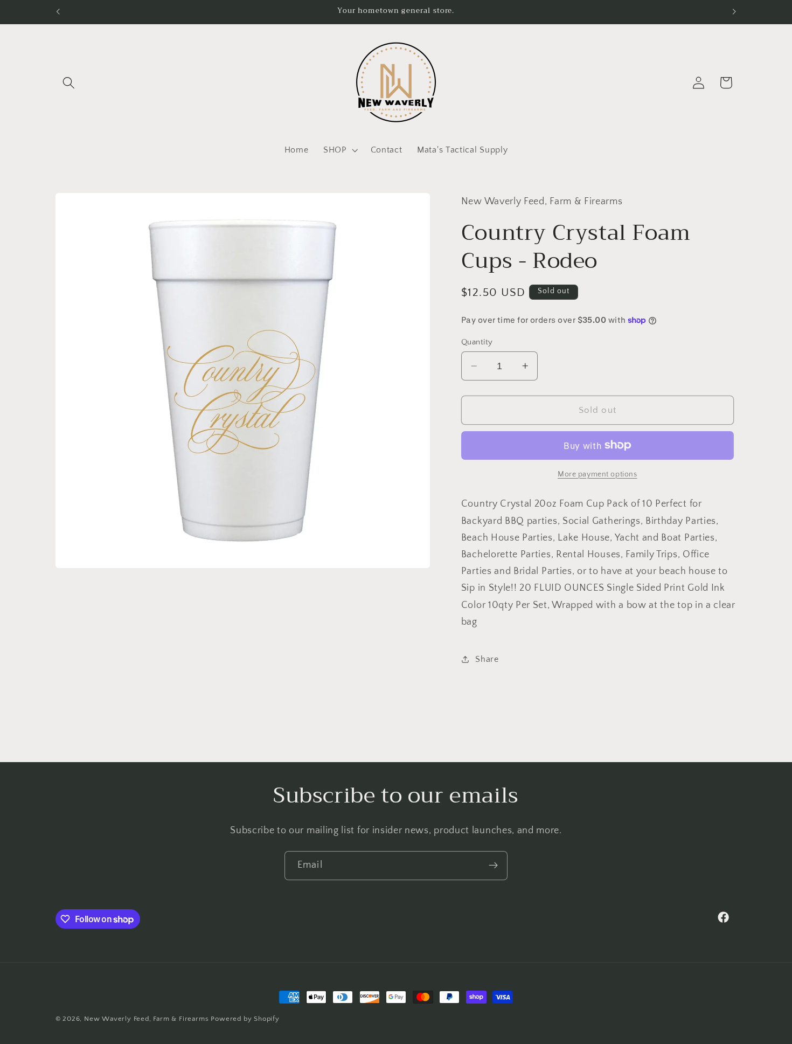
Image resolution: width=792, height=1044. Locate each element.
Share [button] (486, 659)
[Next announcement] (734, 12)
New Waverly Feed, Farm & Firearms (146, 1018)
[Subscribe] (493, 865)
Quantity (477, 342)
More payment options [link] (597, 474)
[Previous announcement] (58, 12)
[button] (69, 82)
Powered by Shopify (245, 1018)
